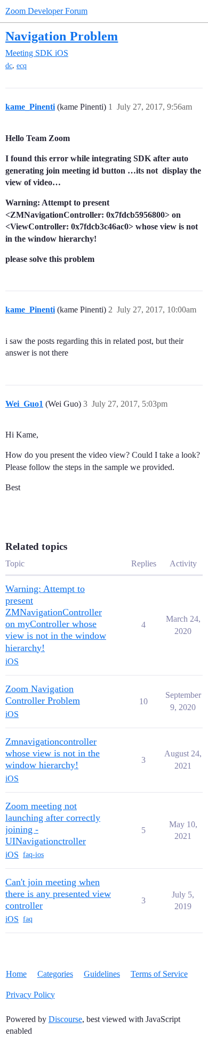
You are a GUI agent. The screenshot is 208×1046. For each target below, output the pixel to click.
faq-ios (33, 855)
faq (28, 919)
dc (8, 66)
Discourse (65, 1019)
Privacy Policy (30, 994)
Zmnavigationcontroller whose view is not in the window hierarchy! (52, 753)
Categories (55, 973)
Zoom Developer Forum (46, 10)
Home (16, 973)
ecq (22, 66)
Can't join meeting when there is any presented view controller (58, 894)
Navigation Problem (61, 36)
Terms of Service (159, 973)
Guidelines (102, 973)
